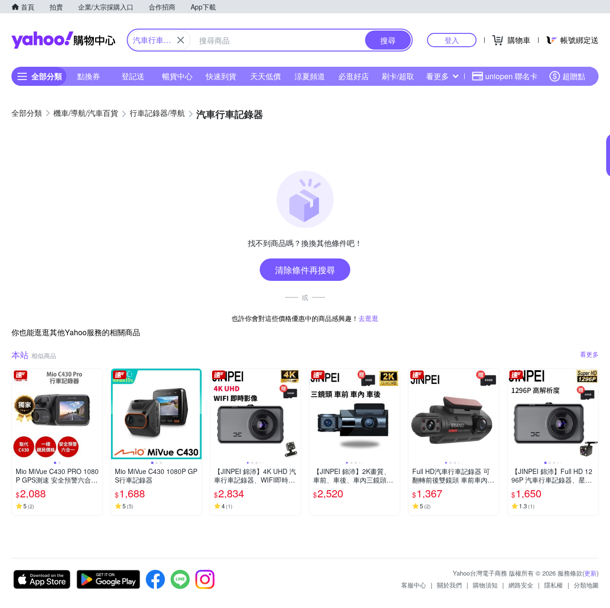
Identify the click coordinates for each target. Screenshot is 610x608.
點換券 (88, 76)
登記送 (133, 76)
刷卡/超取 (398, 76)
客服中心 (413, 584)
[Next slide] (96, 414)
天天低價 (265, 76)
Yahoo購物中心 (63, 40)
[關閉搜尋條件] (180, 40)
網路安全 (520, 584)
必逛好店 (353, 76)
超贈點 (573, 76)
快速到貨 (221, 76)
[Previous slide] (18, 414)
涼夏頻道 (310, 76)
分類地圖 (586, 584)
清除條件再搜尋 (305, 269)
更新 (590, 572)
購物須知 (485, 584)
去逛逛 (368, 318)
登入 (452, 40)
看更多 (437, 76)
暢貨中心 (177, 76)
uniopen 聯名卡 (511, 76)
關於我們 (449, 584)
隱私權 (553, 584)
